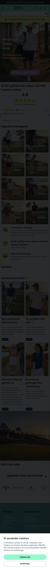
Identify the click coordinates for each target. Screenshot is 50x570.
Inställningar (25, 564)
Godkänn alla (25, 557)
